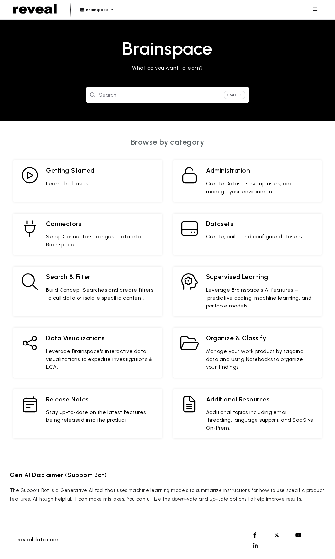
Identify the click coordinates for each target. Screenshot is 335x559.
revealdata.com (38, 539)
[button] (320, 542)
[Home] (35, 10)
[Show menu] (315, 10)
